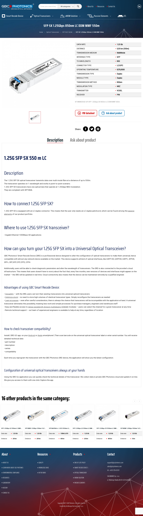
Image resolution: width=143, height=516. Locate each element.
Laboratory (6, 482)
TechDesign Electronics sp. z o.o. (74, 506)
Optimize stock (11, 297)
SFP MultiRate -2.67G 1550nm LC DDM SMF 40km (59, 428)
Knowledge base (44, 467)
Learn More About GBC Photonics (13, 467)
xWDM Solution (79, 477)
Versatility (9, 294)
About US (5, 462)
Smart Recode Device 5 (81, 467)
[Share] (85, 128)
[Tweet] (91, 128)
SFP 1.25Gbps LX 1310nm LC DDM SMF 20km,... (12, 428)
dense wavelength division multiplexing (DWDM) (48, 307)
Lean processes (11, 300)
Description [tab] (55, 141)
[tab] (112, 113)
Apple (40, 335)
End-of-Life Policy (79, 462)
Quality (41, 462)
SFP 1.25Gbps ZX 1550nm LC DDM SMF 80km (107, 428)
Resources (6, 477)
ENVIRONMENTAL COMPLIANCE (11, 472)
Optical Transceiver (80, 472)
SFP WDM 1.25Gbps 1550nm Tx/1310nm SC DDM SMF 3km (131, 428)
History (5, 487)
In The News (42, 472)
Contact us (6, 492)
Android (31, 335)
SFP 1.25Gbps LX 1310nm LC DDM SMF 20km (83, 428)
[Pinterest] (98, 128)
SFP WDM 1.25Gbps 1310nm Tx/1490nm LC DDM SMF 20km (35, 428)
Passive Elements (79, 482)
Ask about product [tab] (83, 141)
